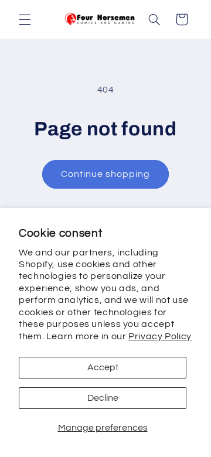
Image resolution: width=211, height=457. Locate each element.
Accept (102, 367)
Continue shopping (106, 174)
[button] (24, 19)
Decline (102, 398)
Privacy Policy (160, 336)
